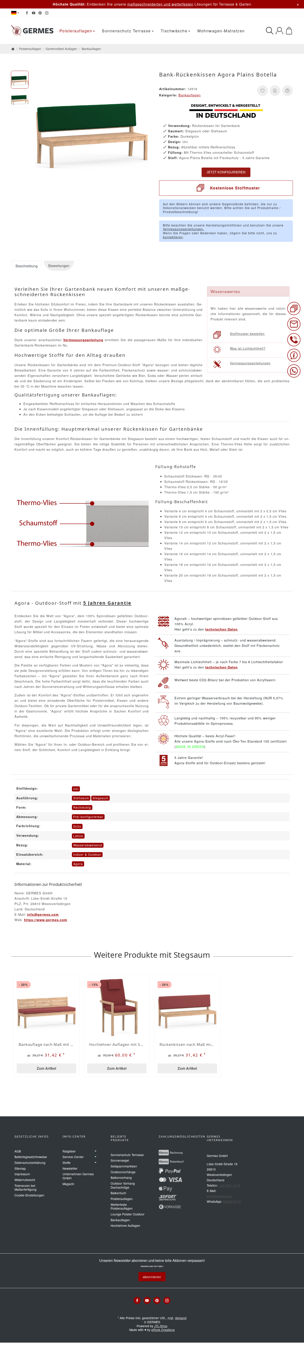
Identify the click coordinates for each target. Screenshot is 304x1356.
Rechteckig (82, 807)
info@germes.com (43, 914)
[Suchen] (270, 31)
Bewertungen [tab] (58, 265)
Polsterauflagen (75, 30)
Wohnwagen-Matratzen (221, 30)
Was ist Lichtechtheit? (247, 348)
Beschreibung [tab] (27, 265)
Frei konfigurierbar (88, 816)
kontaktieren (173, 237)
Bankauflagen (189, 95)
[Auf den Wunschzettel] (262, 90)
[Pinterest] (40, 13)
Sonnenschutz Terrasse (126, 30)
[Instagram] (47, 13)
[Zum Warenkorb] (289, 31)
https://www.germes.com (45, 920)
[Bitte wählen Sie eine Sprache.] (15, 13)
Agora (78, 864)
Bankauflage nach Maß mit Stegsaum (46, 1044)
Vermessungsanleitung (83, 340)
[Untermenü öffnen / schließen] (95, 1151)
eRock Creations (163, 1329)
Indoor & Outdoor (87, 854)
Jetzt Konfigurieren (226, 172)
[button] (19, 79)
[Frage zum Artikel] (287, 90)
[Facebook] (27, 13)
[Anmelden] (279, 31)
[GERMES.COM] (32, 30)
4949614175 (232, 1201)
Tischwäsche (174, 30)
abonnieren (152, 1276)
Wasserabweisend (87, 845)
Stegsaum (100, 798)
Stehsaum (81, 798)
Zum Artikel (46, 1068)
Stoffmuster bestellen (247, 333)
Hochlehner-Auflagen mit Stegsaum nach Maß (117, 1044)
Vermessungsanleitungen (250, 363)
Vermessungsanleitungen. (183, 229)
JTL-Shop (160, 1326)
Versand (180, 1318)
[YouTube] (33, 13)
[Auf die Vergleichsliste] (275, 90)
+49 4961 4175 (229, 1185)
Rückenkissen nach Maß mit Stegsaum (187, 1044)
